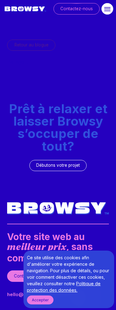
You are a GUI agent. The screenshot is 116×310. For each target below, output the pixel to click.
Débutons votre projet (58, 165)
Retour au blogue (32, 44)
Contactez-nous (76, 8)
